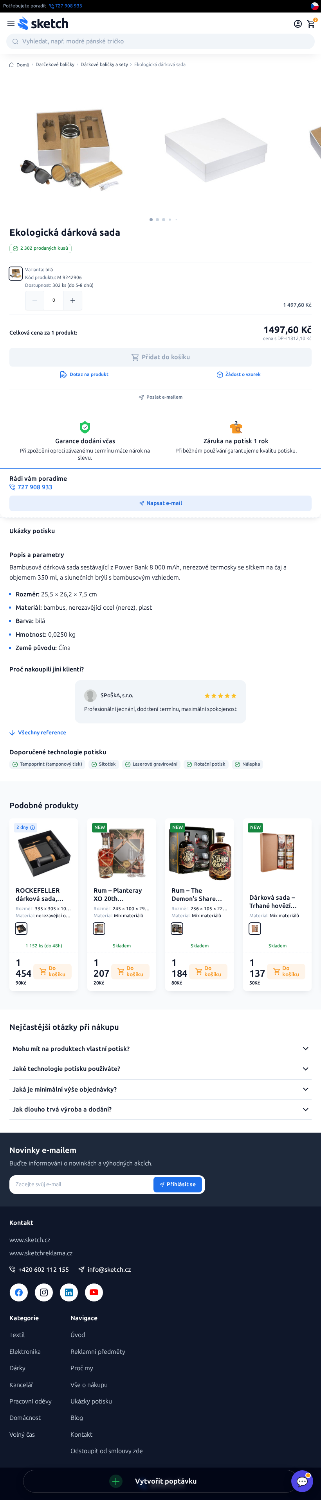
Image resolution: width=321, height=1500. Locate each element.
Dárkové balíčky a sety (104, 64)
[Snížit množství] (34, 300)
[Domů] (42, 23)
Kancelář (21, 1385)
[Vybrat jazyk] (314, 6)
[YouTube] (94, 1292)
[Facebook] (18, 1292)
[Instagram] (43, 1292)
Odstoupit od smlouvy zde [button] (106, 1451)
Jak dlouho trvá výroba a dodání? (62, 1109)
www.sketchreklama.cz (40, 1253)
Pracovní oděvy (30, 1401)
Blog (76, 1417)
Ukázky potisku (91, 1401)
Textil (17, 1335)
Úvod (77, 1335)
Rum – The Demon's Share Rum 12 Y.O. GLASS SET (199, 902)
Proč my (81, 1368)
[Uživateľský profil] (298, 24)
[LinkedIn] (69, 1292)
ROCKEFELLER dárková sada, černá (38, 899)
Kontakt (81, 1434)
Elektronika (25, 1351)
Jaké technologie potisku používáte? (66, 1068)
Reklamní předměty (97, 1351)
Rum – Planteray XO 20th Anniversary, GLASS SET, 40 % (118, 902)
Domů (22, 65)
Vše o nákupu (89, 1385)
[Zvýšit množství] (72, 300)
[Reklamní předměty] (11, 24)
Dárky (17, 1368)
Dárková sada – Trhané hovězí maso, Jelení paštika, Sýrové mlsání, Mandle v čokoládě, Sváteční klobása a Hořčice (277, 922)
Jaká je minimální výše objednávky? (65, 1089)
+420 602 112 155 (43, 1269)
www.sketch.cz (29, 1240)
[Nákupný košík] (311, 24)
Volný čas (22, 1434)
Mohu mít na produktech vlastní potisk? (71, 1049)
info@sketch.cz (109, 1269)
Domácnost (25, 1417)
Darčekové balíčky (55, 64)
